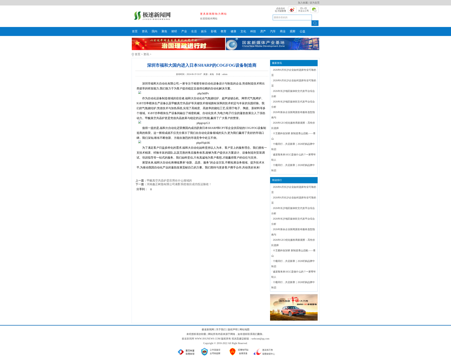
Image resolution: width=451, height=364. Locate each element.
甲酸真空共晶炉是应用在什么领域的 (169, 180)
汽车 (273, 31)
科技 (253, 31)
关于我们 (221, 329)
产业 (184, 31)
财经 (174, 31)
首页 (135, 31)
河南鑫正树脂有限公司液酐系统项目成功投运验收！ (179, 184)
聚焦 (164, 31)
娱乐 (204, 31)
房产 (263, 31)
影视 (214, 31)
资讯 (144, 31)
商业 (283, 31)
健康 (233, 31)
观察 (292, 31)
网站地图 (244, 329)
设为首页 (315, 2)
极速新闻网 (208, 329)
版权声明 (233, 329)
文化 (243, 31)
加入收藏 (303, 2)
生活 (194, 31)
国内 (154, 31)
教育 (223, 31)
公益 (302, 31)
